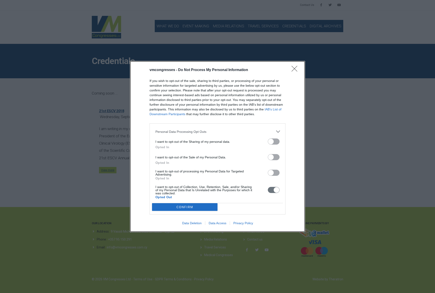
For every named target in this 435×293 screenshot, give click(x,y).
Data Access (217, 223)
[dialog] (217, 146)
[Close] (296, 70)
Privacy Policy (243, 223)
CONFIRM (184, 207)
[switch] (274, 141)
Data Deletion (192, 223)
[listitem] (217, 131)
